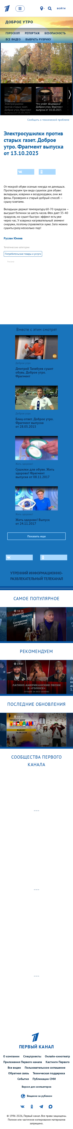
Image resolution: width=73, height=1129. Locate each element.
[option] (17, 98)
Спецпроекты (32, 1056)
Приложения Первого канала (22, 1062)
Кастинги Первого (58, 1062)
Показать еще (36, 536)
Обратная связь (18, 1073)
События (23, 1079)
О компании (11, 1056)
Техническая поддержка (49, 1073)
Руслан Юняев (13, 238)
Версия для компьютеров (36, 1086)
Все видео (14, 1067)
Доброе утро (19, 22)
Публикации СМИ (44, 1079)
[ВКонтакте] (25, 172)
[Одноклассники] (47, 172)
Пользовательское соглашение (45, 1067)
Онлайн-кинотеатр (57, 1056)
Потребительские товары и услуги (23, 254)
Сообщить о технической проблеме (48, 119)
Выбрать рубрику (38, 39)
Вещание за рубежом (39, 1096)
